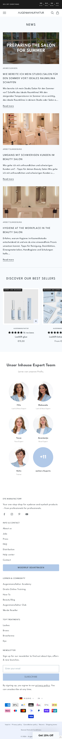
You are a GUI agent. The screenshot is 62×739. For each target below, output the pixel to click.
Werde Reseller (10, 610)
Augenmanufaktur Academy (17, 584)
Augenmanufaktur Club (14, 605)
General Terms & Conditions (31, 730)
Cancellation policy (30, 724)
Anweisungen (10, 68)
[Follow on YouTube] (26, 514)
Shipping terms (51, 724)
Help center (9, 555)
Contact (7, 560)
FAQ (5, 544)
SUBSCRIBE (31, 677)
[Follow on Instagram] (11, 514)
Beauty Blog (9, 600)
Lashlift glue (21, 337)
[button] (46, 735)
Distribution (9, 550)
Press (5, 539)
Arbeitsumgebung (12, 149)
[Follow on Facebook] (4, 514)
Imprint (7, 724)
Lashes (6, 625)
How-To (7, 595)
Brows (6, 631)
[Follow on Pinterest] (19, 514)
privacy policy (42, 686)
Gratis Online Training (14, 589)
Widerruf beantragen (31, 568)
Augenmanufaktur (21, 328)
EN (39, 698)
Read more (8, 106)
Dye (4, 641)
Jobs (5, 534)
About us (7, 529)
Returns (41, 724)
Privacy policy (17, 724)
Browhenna (8, 636)
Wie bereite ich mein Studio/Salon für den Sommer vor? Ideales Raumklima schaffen (30, 78)
